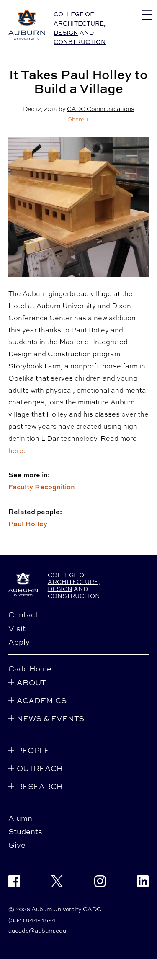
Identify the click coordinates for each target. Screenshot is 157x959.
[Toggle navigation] (146, 15)
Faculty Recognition (41, 486)
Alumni (21, 818)
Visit (17, 628)
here (15, 450)
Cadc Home (29, 668)
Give (17, 845)
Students (25, 831)
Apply (19, 642)
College (69, 14)
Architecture (79, 23)
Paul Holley (27, 523)
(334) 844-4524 (32, 920)
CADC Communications (100, 109)
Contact (23, 614)
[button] (79, 119)
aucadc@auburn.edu (37, 930)
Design (66, 32)
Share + (79, 119)
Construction (80, 42)
